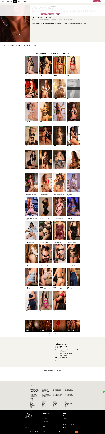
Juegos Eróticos (31, 404)
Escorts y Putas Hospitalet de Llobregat (57, 384)
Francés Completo (31, 403)
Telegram (66, 427)
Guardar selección (51, 14)
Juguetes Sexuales (66, 405)
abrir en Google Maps (59, 359)
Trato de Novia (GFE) (44, 406)
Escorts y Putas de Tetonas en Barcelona (57, 395)
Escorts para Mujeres (44, 401)
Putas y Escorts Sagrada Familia (45, 386)
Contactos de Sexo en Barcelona (45, 396)
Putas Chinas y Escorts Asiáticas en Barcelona (34, 390)
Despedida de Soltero (67, 399)
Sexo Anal (31, 402)
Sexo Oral (54, 405)
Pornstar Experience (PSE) (32, 405)
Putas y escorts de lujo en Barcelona (33, 384)
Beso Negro (43, 399)
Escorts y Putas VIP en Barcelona (33, 394)
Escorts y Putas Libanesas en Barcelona (57, 389)
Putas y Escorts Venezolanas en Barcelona (69, 390)
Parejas (65, 401)
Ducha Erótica (43, 400)
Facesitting (31, 407)
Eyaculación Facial (43, 402)
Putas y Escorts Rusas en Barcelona (45, 390)
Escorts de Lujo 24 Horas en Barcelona (45, 394)
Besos (53, 399)
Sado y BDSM (43, 405)
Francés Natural (43, 403)
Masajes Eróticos (66, 404)
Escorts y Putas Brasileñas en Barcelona (34, 389)
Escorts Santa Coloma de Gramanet (56, 385)
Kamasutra (43, 404)
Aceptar (76, 432)
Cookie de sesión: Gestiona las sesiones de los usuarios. (48, 11)
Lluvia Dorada (54, 404)
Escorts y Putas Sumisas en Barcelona (33, 396)
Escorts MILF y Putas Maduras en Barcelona (57, 394)
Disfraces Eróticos (31, 400)
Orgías (30, 401)
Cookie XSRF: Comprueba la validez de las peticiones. (48, 12)
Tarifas (44, 419)
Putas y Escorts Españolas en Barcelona (33, 391)
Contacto (44, 426)
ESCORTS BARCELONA (9, 1)
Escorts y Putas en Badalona (44, 384)
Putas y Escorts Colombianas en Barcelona (57, 390)
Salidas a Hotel (54, 401)
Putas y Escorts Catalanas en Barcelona (45, 391)
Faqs (44, 423)
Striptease (31, 406)
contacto (24, 1)
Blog (43, 424)
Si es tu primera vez (45, 421)
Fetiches (65, 402)
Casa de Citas (19, 1)
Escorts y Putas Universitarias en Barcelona (69, 395)
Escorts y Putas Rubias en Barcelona (33, 395)
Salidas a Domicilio (66, 400)
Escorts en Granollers (44, 385)
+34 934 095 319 (67, 424)
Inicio (6, 3)
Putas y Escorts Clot (66, 385)
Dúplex (54, 400)
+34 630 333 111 (72, 424)
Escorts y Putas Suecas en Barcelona (68, 389)
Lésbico (65, 406)
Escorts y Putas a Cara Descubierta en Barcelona (46, 395)
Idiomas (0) (61, 48)
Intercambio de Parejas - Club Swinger (68, 403)
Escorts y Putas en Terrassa (32, 385)
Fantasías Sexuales (55, 402)
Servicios (15, 1)
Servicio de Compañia (32, 399)
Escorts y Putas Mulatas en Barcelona (68, 394)
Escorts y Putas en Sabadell (67, 384)
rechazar (58, 14)
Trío (53, 406)
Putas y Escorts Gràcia (32, 386)
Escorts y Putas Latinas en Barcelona (45, 389)
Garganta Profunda (55, 403)
